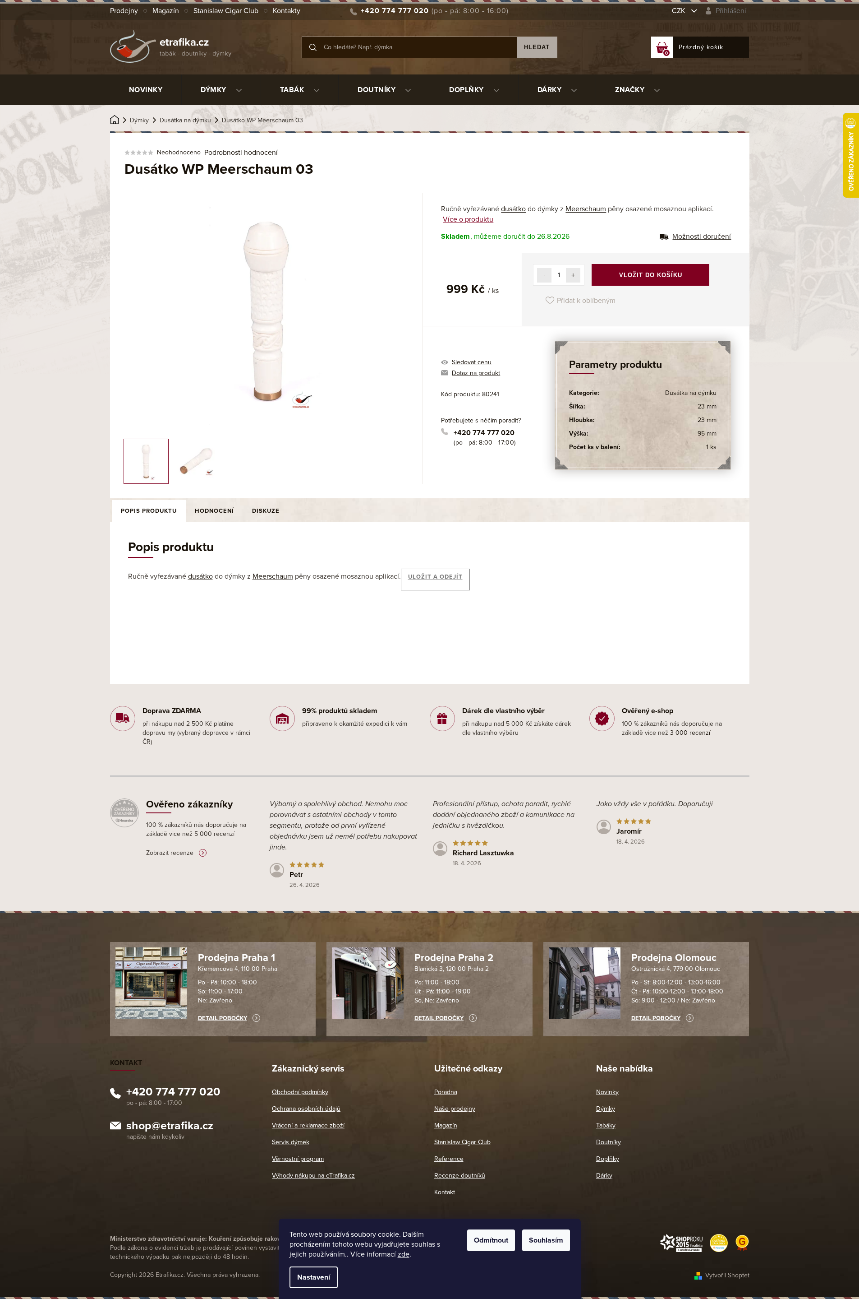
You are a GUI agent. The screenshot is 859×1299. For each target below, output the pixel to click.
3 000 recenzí (690, 733)
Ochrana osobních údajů (306, 1109)
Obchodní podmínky (300, 1092)
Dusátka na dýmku (691, 393)
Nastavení (313, 1277)
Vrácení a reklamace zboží (308, 1125)
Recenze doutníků (459, 1175)
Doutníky (608, 1142)
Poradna (445, 1092)
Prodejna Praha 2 (453, 958)
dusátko (513, 208)
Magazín (165, 10)
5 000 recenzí (214, 834)
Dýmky (605, 1109)
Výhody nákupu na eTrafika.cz (313, 1175)
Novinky (607, 1092)
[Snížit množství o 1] (544, 275)
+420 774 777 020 (484, 432)
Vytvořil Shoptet (727, 1275)
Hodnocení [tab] (214, 511)
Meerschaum (585, 208)
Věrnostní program (298, 1159)
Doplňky (607, 1159)
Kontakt (444, 1192)
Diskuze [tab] (266, 511)
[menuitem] (146, 89)
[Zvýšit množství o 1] (573, 275)
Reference (449, 1159)
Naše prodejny (454, 1109)
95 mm (707, 433)
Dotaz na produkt (476, 373)
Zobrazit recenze (169, 853)
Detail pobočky (222, 1018)
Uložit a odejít (435, 576)
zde (403, 1254)
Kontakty (286, 10)
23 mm (707, 406)
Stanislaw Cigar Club (225, 10)
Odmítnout (491, 1240)
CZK (679, 10)
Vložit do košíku (650, 275)
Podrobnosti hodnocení (241, 152)
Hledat (537, 47)
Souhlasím (546, 1240)
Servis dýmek (290, 1142)
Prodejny (124, 10)
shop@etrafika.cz (169, 1127)
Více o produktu (468, 219)
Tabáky (606, 1125)
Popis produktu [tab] (149, 511)
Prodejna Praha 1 (236, 958)
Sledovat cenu (472, 362)
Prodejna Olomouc (674, 958)
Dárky (604, 1175)
